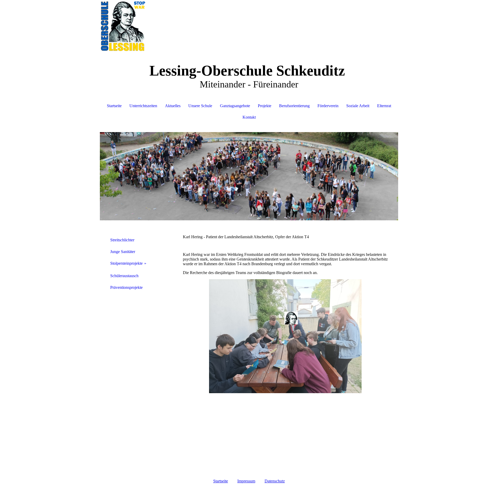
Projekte (264, 106)
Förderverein (327, 106)
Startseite (114, 106)
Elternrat (384, 106)
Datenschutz (275, 481)
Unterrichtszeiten (143, 106)
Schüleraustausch (124, 276)
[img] (249, 26)
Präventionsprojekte (126, 287)
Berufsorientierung (294, 106)
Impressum (246, 481)
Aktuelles (173, 106)
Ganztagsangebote (235, 106)
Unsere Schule (200, 106)
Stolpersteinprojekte (126, 263)
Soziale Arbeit (357, 106)
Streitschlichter (122, 240)
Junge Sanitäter (122, 251)
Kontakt (249, 117)
